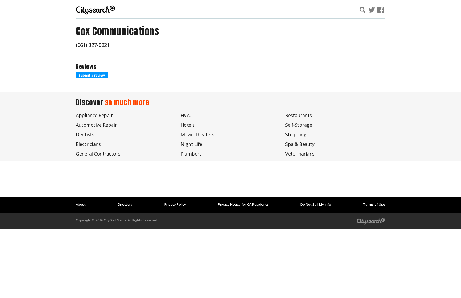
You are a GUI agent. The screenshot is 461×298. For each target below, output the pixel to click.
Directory (125, 204)
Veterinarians (300, 153)
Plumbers (191, 153)
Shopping (295, 134)
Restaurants (298, 115)
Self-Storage (298, 125)
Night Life (191, 144)
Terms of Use (374, 204)
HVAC (186, 115)
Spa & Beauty (299, 144)
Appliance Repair (94, 115)
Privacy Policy (175, 204)
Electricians (88, 144)
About (81, 204)
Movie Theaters (197, 134)
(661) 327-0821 (93, 45)
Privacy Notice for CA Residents (243, 204)
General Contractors (98, 153)
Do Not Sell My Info (315, 204)
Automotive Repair (96, 125)
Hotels (188, 125)
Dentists (85, 134)
